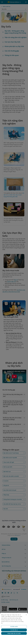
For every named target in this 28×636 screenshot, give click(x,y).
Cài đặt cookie (14, 626)
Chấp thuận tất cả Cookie (14, 633)
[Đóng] (26, 614)
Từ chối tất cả (14, 630)
